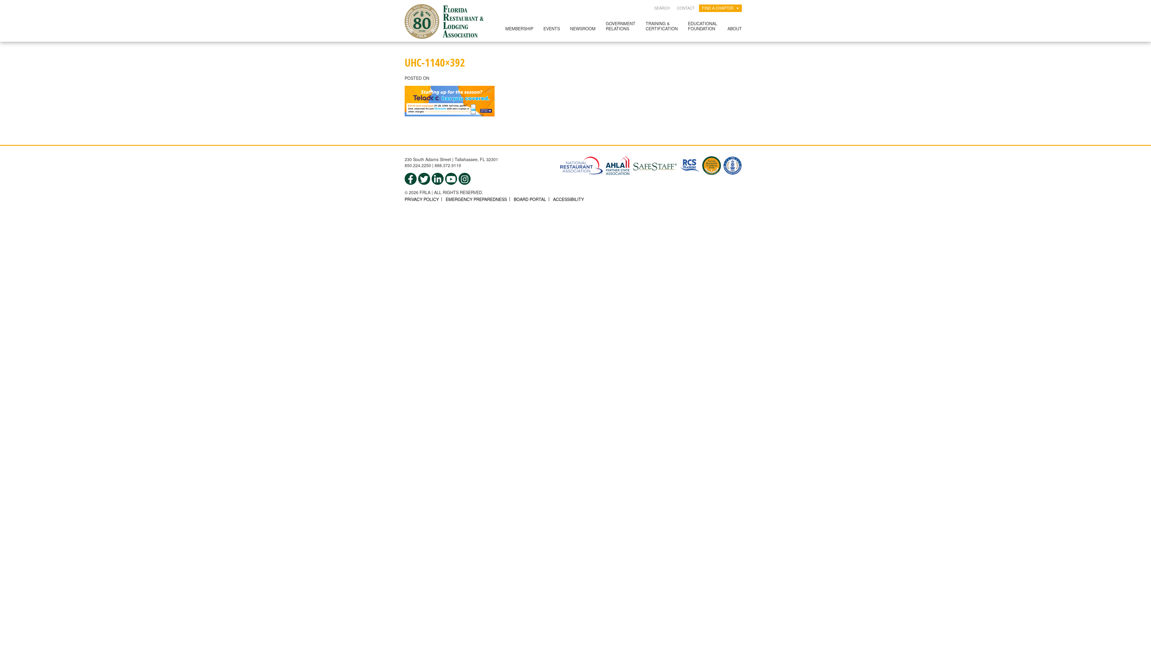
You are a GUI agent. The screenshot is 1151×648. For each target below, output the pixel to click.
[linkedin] (438, 179)
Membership (519, 29)
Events (551, 29)
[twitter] (424, 179)
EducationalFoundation (702, 26)
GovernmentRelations (620, 26)
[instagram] (465, 179)
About (734, 29)
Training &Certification (662, 26)
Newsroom (583, 29)
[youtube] (451, 179)
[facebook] (411, 179)
